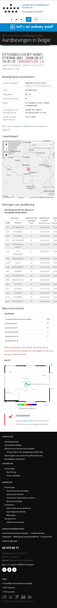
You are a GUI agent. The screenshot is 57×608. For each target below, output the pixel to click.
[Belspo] (23, 597)
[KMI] (17, 597)
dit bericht (27, 420)
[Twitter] (16, 19)
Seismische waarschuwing (17, 491)
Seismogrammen (11, 441)
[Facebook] (11, 19)
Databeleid (6, 536)
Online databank (13, 475)
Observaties (9, 468)
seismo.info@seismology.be (22, 564)
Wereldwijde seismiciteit (14, 459)
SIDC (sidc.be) (9, 587)
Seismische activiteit (15, 494)
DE (52, 19)
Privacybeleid (46, 536)
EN (41, 19)
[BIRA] (10, 597)
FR (46, 19)
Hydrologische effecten (16, 512)
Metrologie (11, 515)
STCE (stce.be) (9, 592)
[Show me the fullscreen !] (6, 155)
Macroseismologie (14, 501)
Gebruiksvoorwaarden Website (15, 533)
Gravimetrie (9, 505)
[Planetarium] (4, 597)
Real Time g (11, 472)
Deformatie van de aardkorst (19, 508)
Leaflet (31, 197)
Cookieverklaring (37, 533)
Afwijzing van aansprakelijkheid (26, 536)
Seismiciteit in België (12, 445)
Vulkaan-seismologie (15, 522)
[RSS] (21, 19)
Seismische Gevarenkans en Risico (21, 498)
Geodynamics (10, 518)
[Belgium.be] (29, 597)
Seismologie (13, 35)
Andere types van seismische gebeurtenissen (23, 455)
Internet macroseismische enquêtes (19, 448)
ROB (25, 126)
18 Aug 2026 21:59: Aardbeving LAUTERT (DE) (25, 452)
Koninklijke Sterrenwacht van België (17, 583)
